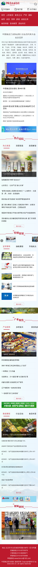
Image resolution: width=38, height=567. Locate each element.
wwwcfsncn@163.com (22, 558)
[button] (3, 71)
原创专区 (22, 23)
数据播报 (6, 413)
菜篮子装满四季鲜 (7, 480)
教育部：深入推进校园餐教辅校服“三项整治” (17, 101)
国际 (30, 15)
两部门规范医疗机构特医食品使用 (13, 121)
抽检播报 (19, 246)
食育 (3, 19)
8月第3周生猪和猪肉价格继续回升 (12, 467)
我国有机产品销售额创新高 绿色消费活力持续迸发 (18, 112)
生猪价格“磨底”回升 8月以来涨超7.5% (13, 441)
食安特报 (4, 23)
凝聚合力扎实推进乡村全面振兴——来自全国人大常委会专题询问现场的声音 (18, 96)
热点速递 (6, 145)
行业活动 (19, 413)
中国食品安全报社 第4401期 (14, 88)
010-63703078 (22, 550)
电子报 (19, 9)
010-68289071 (22, 553)
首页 (3, 15)
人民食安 (9, 15)
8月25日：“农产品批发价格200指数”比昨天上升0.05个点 (18, 460)
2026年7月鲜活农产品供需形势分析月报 (14, 446)
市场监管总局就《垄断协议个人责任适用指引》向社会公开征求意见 (18, 116)
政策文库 (24, 19)
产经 (25, 15)
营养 (13, 19)
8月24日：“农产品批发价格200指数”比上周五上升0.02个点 (18, 473)
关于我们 (33, 9)
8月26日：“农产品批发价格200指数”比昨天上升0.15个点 (18, 452)
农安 (8, 19)
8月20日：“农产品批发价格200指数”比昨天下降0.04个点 (18, 486)
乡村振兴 (19, 327)
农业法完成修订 (8, 92)
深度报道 (19, 145)
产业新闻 (6, 327)
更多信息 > (19, 226)
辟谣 (18, 19)
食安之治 (18, 15)
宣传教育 (13, 23)
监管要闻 (6, 246)
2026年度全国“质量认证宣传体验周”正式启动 (19, 107)
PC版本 (7, 9)
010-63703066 (22, 555)
